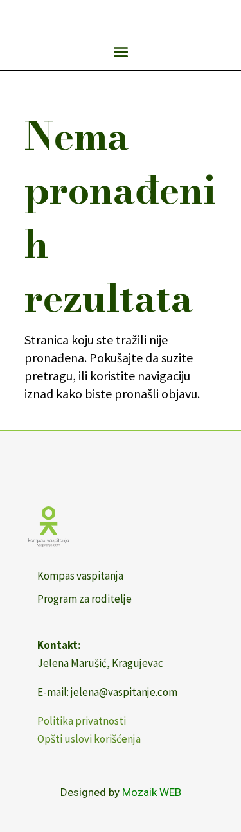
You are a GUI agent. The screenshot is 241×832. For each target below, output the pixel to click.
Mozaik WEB (151, 792)
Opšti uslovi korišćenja (89, 739)
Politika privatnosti (81, 721)
